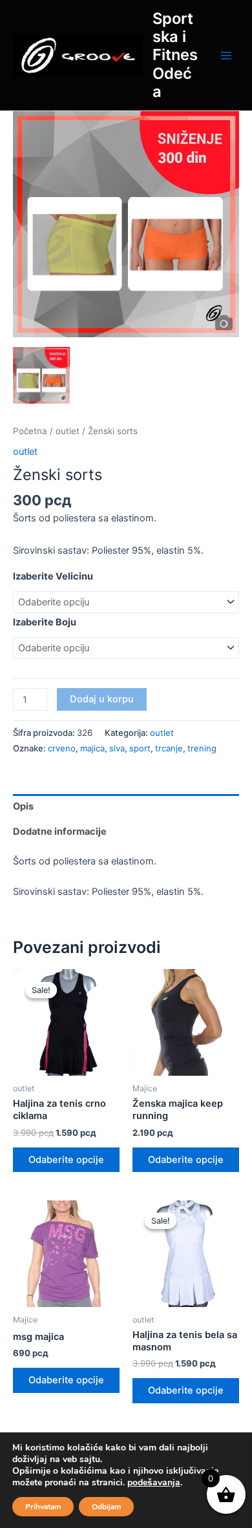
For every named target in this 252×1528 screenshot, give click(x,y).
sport (140, 748)
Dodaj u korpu (102, 699)
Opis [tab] (23, 806)
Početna (30, 431)
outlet (67, 431)
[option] (126, 224)
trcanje (169, 748)
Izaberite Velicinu (53, 576)
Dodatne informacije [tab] (60, 831)
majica (92, 748)
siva (117, 748)
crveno (62, 748)
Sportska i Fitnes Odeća (175, 55)
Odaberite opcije (66, 1160)
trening (201, 748)
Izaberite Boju (44, 622)
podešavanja (153, 1483)
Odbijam (106, 1507)
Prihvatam (43, 1507)
